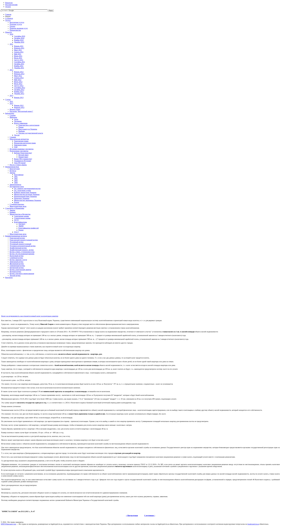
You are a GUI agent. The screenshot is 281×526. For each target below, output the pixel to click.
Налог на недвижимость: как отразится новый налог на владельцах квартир (29, 316)
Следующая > (149, 515)
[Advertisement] (67, 299)
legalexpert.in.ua (253, 524)
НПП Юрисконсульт (8, 524)
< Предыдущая (132, 515)
